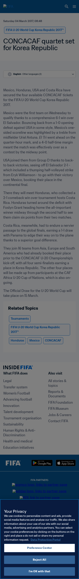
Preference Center (39, 548)
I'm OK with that (39, 571)
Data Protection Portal (46, 539)
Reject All (39, 559)
